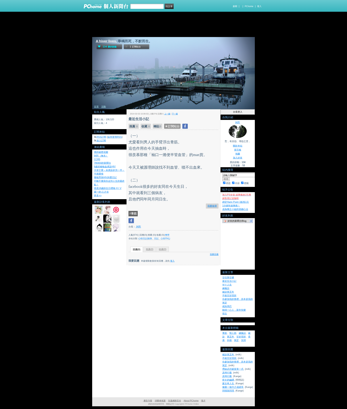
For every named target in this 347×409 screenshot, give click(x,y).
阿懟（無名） (101, 155)
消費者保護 (160, 400)
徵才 (203, 400)
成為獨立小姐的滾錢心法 (235, 209)
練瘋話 (225, 288)
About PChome (191, 400)
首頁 (96, 106)
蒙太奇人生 (228, 383)
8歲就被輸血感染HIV (105, 166)
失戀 (243, 340)
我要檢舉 (212, 206)
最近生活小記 (229, 281)
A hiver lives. (106, 41)
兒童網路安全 (174, 400)
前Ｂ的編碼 (228, 379)
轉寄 (167, 235)
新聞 (235, 6)
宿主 (224, 313)
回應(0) (136, 249)
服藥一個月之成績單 (232, 387)
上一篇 (167, 114)
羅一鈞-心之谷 (101, 192)
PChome (249, 6)
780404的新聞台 (102, 163)
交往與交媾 (228, 277)
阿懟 (138, 226)
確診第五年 (228, 292)
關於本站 (237, 145)
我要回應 (214, 254)
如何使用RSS (115, 137)
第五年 (230, 336)
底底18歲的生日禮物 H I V (107, 188)
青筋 (224, 333)
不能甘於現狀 (229, 295)
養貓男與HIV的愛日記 (105, 177)
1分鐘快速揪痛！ (231, 205)
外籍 (229, 340)
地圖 (237, 153)
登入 (259, 6)
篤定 (236, 340)
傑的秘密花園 (101, 152)
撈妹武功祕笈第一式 (232, 369)
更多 (98, 195)
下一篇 (175, 114)
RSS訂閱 (101, 137)
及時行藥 (227, 372)
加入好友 (237, 157)
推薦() (149, 249)
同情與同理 (228, 390)
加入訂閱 (101, 140)
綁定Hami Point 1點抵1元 (235, 202)
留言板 (237, 149)
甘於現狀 (241, 336)
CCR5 (97, 159)
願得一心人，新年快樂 (234, 310)
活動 (103, 106)
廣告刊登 (147, 400)
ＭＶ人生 (227, 284)
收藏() (162, 249)
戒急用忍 (227, 306)
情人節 (232, 333)
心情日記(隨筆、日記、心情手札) (154, 238)
